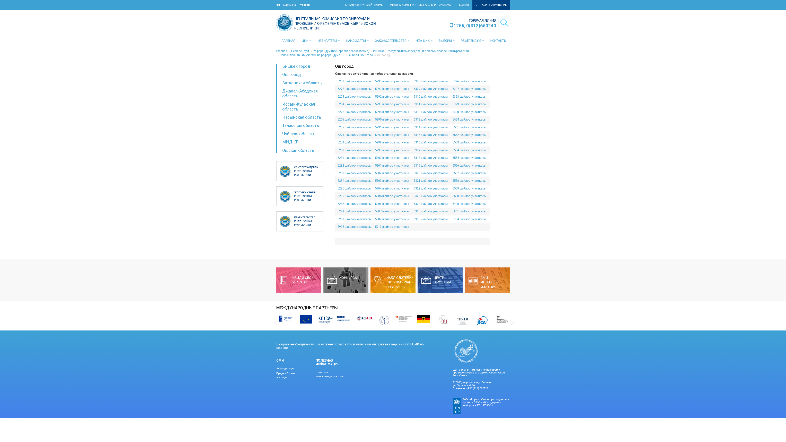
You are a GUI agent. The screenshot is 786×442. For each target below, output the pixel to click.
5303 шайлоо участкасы (392, 181)
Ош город (291, 74)
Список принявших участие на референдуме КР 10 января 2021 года (326, 55)
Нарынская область (301, 117)
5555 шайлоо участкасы (469, 158)
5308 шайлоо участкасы (431, 81)
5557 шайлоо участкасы (469, 173)
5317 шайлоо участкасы (431, 150)
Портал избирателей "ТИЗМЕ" (364, 4)
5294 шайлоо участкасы (392, 112)
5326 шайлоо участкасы (469, 81)
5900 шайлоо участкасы (469, 204)
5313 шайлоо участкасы (431, 119)
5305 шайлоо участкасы (392, 196)
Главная (281, 51)
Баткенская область (302, 82)
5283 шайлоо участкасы (355, 173)
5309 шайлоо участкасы (431, 89)
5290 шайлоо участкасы (392, 81)
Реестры (463, 4)
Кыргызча (289, 4)
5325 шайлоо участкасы (431, 211)
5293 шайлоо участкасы (392, 104)
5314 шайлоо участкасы (431, 127)
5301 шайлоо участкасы (392, 165)
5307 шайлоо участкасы (392, 211)
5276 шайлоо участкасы (355, 119)
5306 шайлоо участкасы (392, 204)
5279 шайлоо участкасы (355, 142)
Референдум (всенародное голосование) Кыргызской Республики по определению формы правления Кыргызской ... (392, 51)
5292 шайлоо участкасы (392, 96)
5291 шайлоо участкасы (392, 89)
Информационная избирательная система (420, 4)
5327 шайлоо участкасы (469, 89)
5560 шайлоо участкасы (469, 196)
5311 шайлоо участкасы (431, 104)
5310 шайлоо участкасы (431, 96)
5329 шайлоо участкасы (469, 104)
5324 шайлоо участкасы (431, 204)
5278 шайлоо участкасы (355, 135)
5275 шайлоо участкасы (355, 112)
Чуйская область (298, 133)
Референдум (300, 51)
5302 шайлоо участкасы (392, 173)
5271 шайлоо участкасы (355, 81)
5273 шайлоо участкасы (355, 96)
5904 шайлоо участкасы (469, 219)
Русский (304, 4)
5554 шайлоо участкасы (469, 150)
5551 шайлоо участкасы (469, 127)
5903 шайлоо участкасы (431, 219)
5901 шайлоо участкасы (469, 211)
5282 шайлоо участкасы (355, 165)
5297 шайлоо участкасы (392, 135)
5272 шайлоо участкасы (355, 89)
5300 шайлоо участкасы (392, 158)
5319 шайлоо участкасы (431, 165)
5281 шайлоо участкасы (355, 158)
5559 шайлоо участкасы (469, 188)
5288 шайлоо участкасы (355, 211)
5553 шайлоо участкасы (469, 142)
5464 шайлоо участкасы (469, 119)
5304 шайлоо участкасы (392, 188)
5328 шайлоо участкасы (469, 96)
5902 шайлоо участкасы (392, 219)
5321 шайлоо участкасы (431, 181)
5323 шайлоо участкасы (431, 196)
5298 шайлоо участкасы (392, 142)
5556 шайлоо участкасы (469, 165)
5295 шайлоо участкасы (392, 119)
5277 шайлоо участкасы (355, 127)
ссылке (282, 348)
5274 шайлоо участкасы (355, 104)
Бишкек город (296, 66)
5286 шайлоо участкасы (355, 196)
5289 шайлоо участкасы (355, 219)
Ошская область (298, 150)
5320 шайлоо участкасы (431, 173)
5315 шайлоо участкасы (431, 135)
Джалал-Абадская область (300, 93)
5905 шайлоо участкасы (355, 227)
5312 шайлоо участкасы (431, 112)
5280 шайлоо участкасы (355, 150)
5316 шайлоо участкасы (431, 142)
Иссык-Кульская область (298, 106)
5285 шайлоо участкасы (355, 188)
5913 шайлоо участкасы (392, 227)
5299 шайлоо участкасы (392, 150)
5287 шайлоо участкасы (355, 204)
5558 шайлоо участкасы (469, 181)
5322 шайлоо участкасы (431, 188)
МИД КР (290, 142)
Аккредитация (285, 368)
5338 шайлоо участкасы (469, 112)
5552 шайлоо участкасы (469, 135)
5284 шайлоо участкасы (355, 181)
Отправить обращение (491, 4)
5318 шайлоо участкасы (431, 158)
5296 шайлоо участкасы (392, 127)
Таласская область (300, 125)
